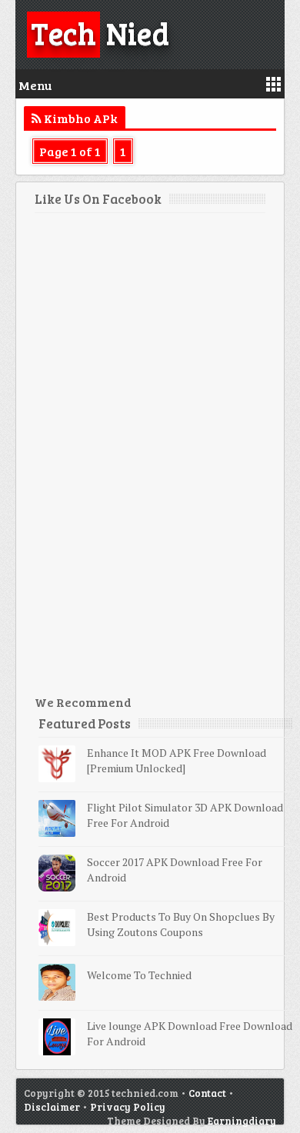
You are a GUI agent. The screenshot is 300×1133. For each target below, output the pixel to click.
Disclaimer (52, 1107)
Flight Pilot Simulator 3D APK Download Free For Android (185, 815)
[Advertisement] (150, 460)
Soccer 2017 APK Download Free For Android (174, 870)
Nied (100, 32)
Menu (35, 85)
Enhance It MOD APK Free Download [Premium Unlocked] (176, 760)
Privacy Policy (127, 1107)
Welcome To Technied (139, 975)
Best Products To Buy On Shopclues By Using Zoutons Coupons (181, 924)
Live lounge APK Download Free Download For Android (189, 1033)
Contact (207, 1093)
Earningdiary (242, 1121)
